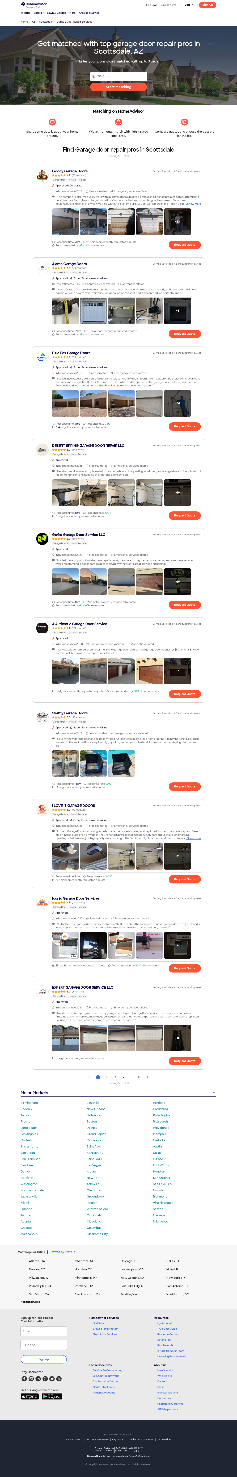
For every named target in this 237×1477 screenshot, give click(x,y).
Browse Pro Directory (105, 1328)
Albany (91, 1171)
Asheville (93, 1184)
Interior (25, 12)
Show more (194, 203)
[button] (65, 221)
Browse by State (61, 1252)
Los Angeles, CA (132, 1269)
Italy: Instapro (119, 1439)
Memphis (159, 1134)
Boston (92, 1121)
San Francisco (30, 1159)
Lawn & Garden (56, 12)
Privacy (98, 1449)
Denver (26, 1171)
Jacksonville (29, 1196)
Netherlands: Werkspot (141, 1439)
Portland (159, 1103)
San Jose (27, 1165)
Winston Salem (97, 1209)
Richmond (160, 1196)
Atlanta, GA (37, 1261)
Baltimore (94, 1115)
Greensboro (95, 1196)
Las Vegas (94, 1165)
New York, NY (175, 1278)
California (109, 1449)
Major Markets (34, 1092)
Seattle (158, 1209)
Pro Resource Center (105, 1381)
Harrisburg (160, 1109)
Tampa (25, 1215)
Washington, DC (177, 1294)
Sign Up (207, 5)
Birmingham (29, 1103)
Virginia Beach (163, 1203)
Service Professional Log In (109, 1370)
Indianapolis (29, 1234)
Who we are (164, 1376)
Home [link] (24, 21)
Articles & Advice (89, 12)
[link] (118, 175)
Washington (29, 1184)
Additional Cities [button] (30, 1301)
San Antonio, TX (177, 1286)
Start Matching (118, 87)
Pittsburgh (160, 1121)
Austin (157, 1146)
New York (93, 1178)
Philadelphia (161, 1115)
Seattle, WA (129, 1294)
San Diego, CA (39, 1294)
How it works (165, 1370)
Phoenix (26, 1109)
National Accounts (104, 1392)
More (72, 12)
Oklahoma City (97, 1234)
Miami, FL (173, 1269)
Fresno (25, 1121)
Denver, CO (37, 1269)
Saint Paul (94, 1146)
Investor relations (167, 1392)
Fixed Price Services (105, 1334)
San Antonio (161, 1178)
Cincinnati (94, 1215)
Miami (25, 1203)
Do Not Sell (121, 1449)
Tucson (26, 1115)
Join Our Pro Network (106, 1376)
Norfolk (158, 1190)
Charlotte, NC (84, 1261)
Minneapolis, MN (86, 1278)
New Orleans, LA (132, 1278)
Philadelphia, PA (40, 1286)
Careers (162, 1381)
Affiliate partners (167, 1409)
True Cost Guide (167, 1328)
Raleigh (92, 1203)
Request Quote (184, 245)
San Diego (28, 1153)
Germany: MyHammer (97, 1439)
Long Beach (29, 1128)
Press (160, 1387)
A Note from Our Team (170, 1351)
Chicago (27, 1228)
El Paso (158, 1159)
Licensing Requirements (171, 1356)
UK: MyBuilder (164, 1439)
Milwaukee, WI (39, 1278)
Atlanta (26, 1221)
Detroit (92, 1128)
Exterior (39, 12)
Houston (159, 1171)
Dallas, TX (173, 1261)
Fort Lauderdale (32, 1190)
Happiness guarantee (170, 1403)
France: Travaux (74, 1439)
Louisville (93, 1103)
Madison (159, 1215)
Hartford (27, 1178)
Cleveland (94, 1221)
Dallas (157, 1153)
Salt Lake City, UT (133, 1286)
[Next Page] (148, 1077)
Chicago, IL (128, 1261)
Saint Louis (94, 1159)
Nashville (159, 1140)
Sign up (44, 1359)
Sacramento (29, 1146)
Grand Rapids (96, 1134)
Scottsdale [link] (46, 21)
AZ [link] (33, 21)
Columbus (94, 1228)
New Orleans (96, 1109)
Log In (189, 5)
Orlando (26, 1209)
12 (139, 1077)
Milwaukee (160, 1221)
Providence (161, 1128)
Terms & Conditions (139, 1456)
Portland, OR (84, 1286)
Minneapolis (95, 1140)
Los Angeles (29, 1134)
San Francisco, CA (87, 1294)
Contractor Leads (104, 1387)
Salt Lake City (162, 1184)
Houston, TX (83, 1269)
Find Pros (98, 1323)
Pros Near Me (165, 1345)
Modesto (27, 1140)
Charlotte (94, 1190)
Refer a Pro (164, 1339)
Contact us (164, 1398)
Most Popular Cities (31, 1252)
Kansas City (95, 1153)
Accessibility (136, 1449)
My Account (164, 1323)
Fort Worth (161, 1165)
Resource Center (167, 1334)
